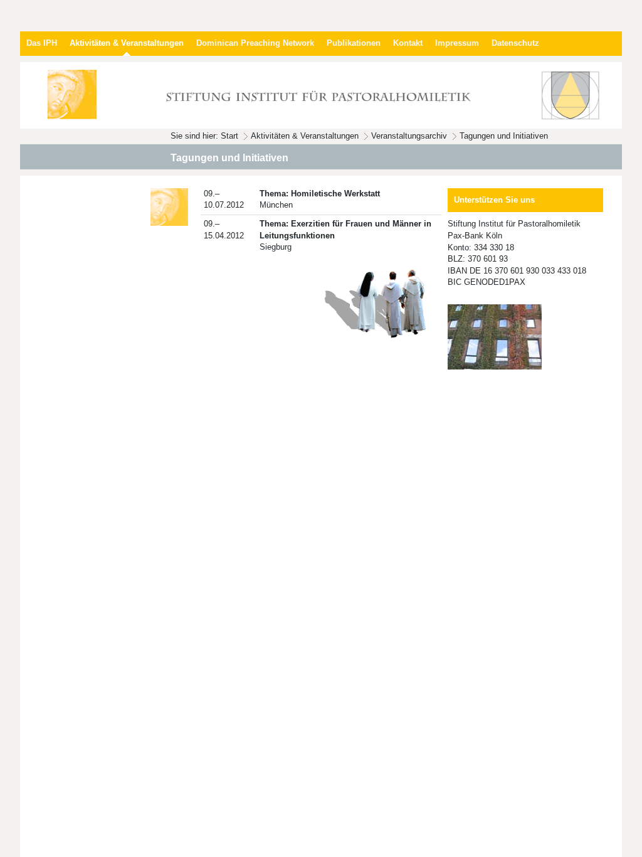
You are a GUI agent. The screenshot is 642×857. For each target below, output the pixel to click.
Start (229, 136)
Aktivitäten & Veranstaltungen (305, 136)
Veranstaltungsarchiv (409, 136)
